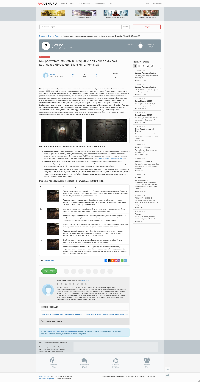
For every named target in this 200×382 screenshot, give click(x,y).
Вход (148, 3)
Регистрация (157, 3)
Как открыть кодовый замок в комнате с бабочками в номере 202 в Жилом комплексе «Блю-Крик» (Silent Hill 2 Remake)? (62, 314)
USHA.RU (47, 4)
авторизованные (70, 331)
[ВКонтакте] (106, 260)
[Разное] (45, 46)
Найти (125, 27)
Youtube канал (99, 3)
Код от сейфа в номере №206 (110, 158)
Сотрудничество (84, 3)
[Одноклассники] (112, 260)
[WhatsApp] (122, 260)
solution (85, 280)
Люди (72, 3)
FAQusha (44, 376)
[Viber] (118, 260)
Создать (147, 27)
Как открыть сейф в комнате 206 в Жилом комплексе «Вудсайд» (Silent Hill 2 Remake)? (107, 314)
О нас (110, 3)
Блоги (63, 3)
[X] (109, 260)
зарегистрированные (55, 331)
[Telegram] (125, 260)
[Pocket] (115, 260)
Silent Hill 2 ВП (49, 260)
